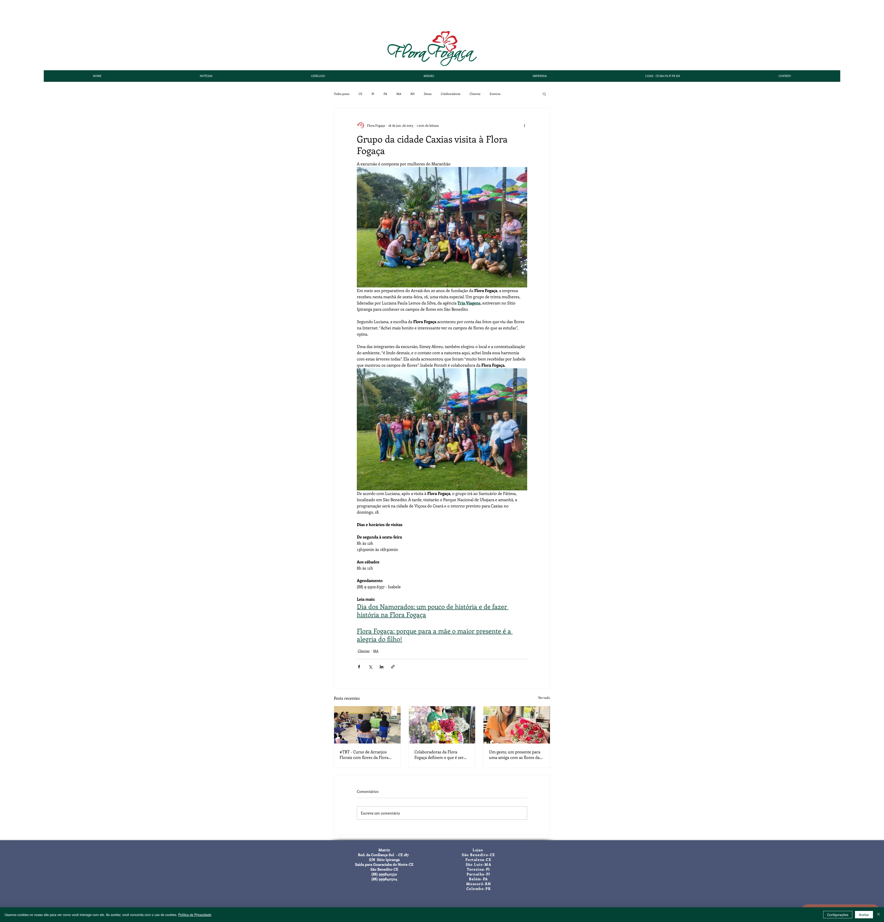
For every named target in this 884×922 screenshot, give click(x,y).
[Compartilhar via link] (393, 666)
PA (385, 94)
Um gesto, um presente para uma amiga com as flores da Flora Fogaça (514, 754)
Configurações (837, 914)
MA (398, 94)
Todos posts (341, 94)
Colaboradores (450, 94)
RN (412, 94)
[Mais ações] (524, 125)
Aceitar (864, 914)
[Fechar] (878, 914)
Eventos (495, 94)
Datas (428, 94)
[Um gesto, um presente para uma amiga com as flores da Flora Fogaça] (516, 724)
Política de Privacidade (194, 914)
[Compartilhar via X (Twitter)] (370, 666)
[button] (544, 94)
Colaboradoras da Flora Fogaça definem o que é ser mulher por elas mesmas (439, 754)
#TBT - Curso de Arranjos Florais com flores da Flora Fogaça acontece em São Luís (366, 754)
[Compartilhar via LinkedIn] (381, 666)
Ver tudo (544, 697)
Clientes (475, 94)
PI (373, 94)
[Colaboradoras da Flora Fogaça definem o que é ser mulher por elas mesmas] (442, 724)
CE (360, 94)
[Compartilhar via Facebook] (359, 666)
